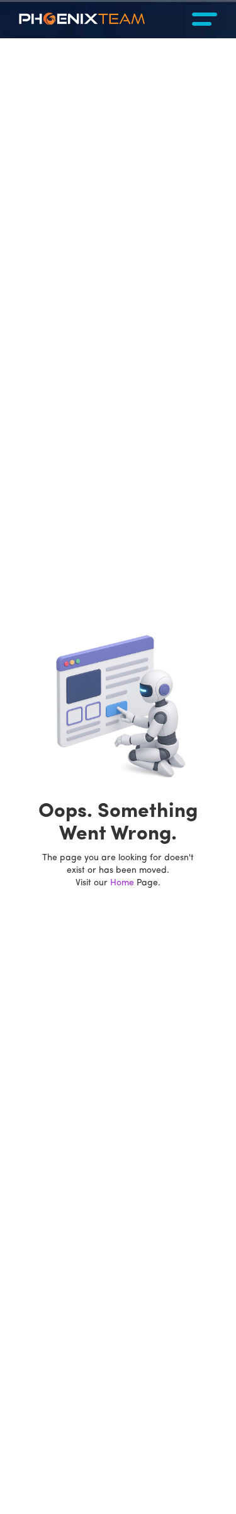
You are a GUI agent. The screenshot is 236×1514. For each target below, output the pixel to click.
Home (122, 883)
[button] (204, 19)
